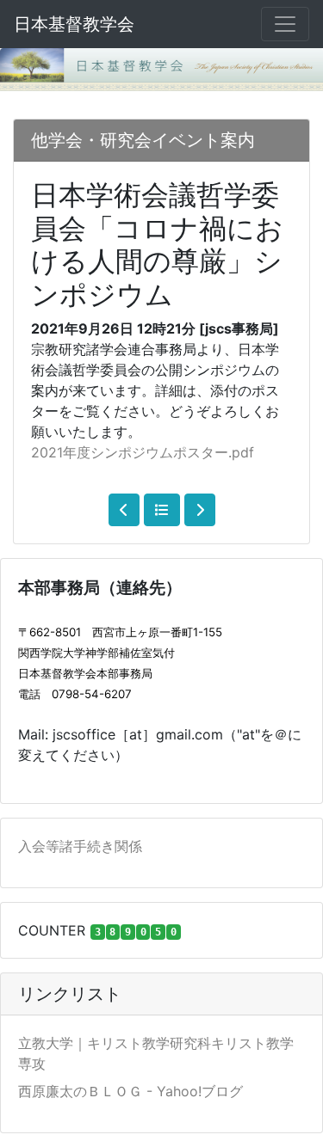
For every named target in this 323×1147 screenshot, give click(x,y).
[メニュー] (285, 24)
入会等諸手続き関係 (80, 846)
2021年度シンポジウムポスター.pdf (142, 452)
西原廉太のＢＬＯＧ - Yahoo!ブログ (130, 1091)
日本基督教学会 (74, 24)
